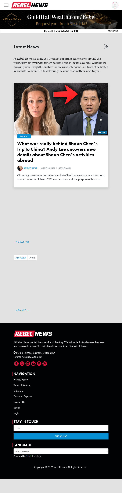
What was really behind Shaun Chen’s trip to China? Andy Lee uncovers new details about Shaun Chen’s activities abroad (57, 152)
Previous (20, 257)
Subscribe (19, 391)
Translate (36, 456)
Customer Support (23, 396)
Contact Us (19, 402)
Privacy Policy (21, 379)
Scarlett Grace (30, 168)
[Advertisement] (61, 219)
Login (16, 413)
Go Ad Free (23, 241)
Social (17, 407)
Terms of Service (22, 385)
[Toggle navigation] (6, 5)
